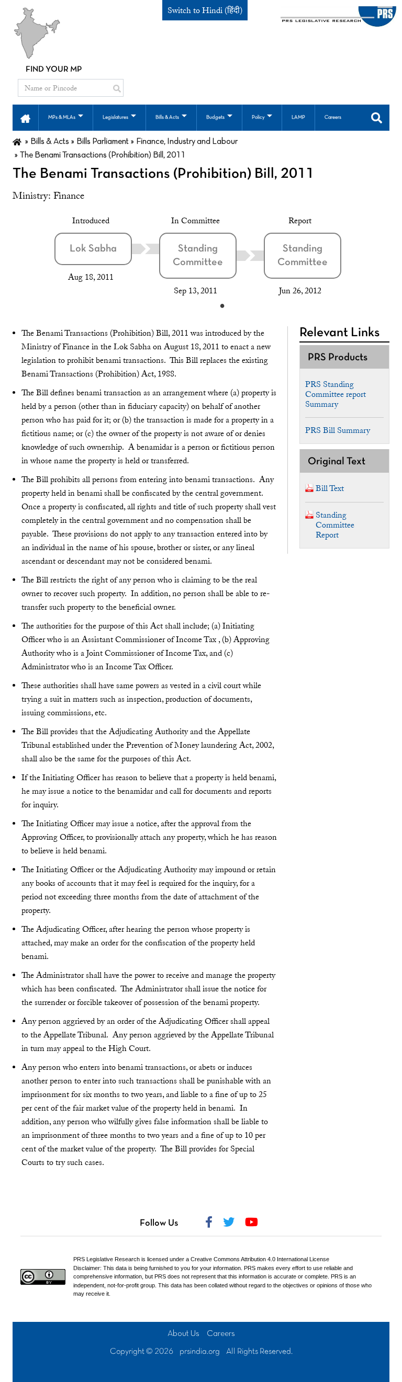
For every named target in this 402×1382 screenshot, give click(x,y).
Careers (221, 1334)
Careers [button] (333, 117)
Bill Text (330, 488)
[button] (25, 118)
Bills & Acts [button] (167, 117)
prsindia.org (200, 1351)
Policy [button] (258, 117)
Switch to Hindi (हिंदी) (205, 10)
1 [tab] (222, 305)
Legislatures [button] (115, 117)
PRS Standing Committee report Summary (335, 394)
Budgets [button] (215, 117)
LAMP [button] (298, 117)
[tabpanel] (106, 249)
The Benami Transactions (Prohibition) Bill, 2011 (163, 174)
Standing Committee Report (335, 525)
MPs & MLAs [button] (61, 117)
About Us (183, 1334)
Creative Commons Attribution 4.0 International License (260, 1259)
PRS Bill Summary (337, 430)
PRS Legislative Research (106, 1259)
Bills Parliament (102, 141)
